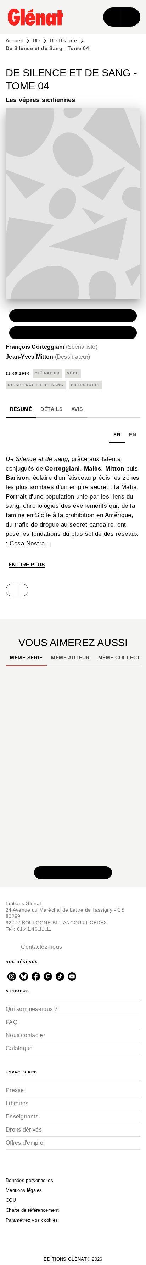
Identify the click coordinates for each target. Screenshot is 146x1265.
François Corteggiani (51, 347)
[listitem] (12, 976)
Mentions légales (24, 1190)
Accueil (14, 40)
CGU (11, 1200)
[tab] (21, 409)
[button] (73, 315)
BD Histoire (63, 40)
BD (36, 40)
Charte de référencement (32, 1210)
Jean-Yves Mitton (48, 357)
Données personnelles (29, 1180)
